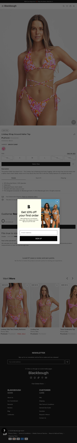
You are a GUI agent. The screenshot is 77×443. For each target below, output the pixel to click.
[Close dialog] (57, 201)
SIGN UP (38, 238)
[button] (4, 431)
